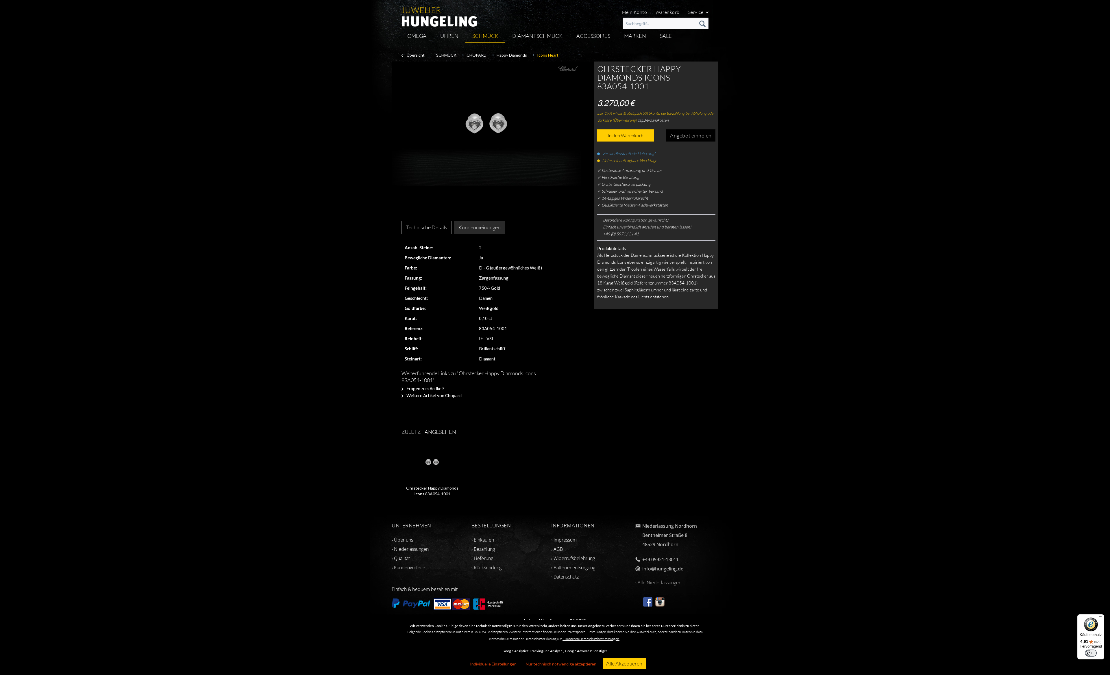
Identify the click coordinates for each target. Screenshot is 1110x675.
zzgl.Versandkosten (653, 120)
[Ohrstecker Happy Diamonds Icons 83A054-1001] (432, 462)
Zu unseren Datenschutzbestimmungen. (591, 639)
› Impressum (564, 540)
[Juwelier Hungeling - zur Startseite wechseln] (439, 14)
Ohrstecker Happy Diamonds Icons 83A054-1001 (432, 491)
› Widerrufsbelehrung (573, 558)
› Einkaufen (482, 540)
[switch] (1091, 653)
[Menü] (1100, 617)
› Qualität (401, 558)
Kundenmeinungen (479, 227)
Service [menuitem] (696, 12)
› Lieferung (482, 558)
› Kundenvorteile (408, 567)
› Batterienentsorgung (573, 567)
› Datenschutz (565, 577)
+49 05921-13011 (660, 559)
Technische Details (426, 227)
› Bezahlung (483, 549)
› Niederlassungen (410, 549)
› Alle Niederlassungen (658, 582)
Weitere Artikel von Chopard (434, 395)
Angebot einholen (691, 135)
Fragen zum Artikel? (425, 388)
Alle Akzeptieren (624, 663)
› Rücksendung (486, 567)
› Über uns (402, 540)
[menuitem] (665, 23)
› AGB (557, 549)
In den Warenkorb (625, 135)
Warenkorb (667, 12)
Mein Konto (634, 12)
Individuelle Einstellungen (493, 663)
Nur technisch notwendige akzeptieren (561, 663)
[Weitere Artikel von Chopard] (568, 72)
